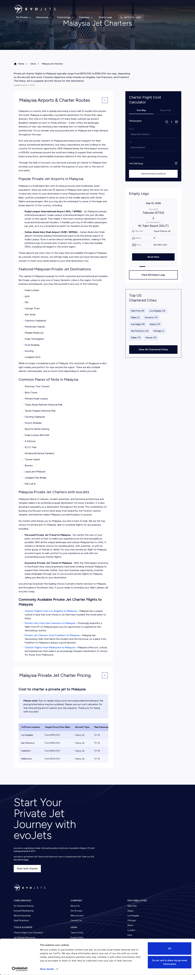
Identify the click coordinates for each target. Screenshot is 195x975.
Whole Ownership (22, 915)
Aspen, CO (155, 324)
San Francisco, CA (140, 331)
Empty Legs (105, 17)
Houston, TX (151, 317)
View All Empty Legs (153, 274)
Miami (130, 925)
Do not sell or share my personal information (169, 962)
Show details (47, 969)
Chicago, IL (158, 331)
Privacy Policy (77, 937)
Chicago (132, 920)
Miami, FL (135, 317)
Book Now (153, 256)
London (131, 930)
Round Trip (165, 110)
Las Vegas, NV (138, 324)
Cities (33, 63)
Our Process (76, 910)
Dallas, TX (135, 337)
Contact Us (76, 920)
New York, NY (137, 311)
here (26, 859)
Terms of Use (77, 932)
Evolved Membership (24, 910)
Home (21, 63)
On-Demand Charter (24, 906)
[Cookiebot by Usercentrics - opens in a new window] (19, 969)
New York (132, 906)
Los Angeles (133, 915)
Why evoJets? (77, 915)
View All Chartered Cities (153, 349)
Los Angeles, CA (157, 311)
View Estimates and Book (153, 173)
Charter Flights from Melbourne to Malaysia (50, 647)
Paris (130, 935)
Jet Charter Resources (24, 937)
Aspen (131, 910)
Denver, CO (150, 337)
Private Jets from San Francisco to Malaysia (50, 623)
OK (169, 948)
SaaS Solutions (21, 920)
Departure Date (136, 157)
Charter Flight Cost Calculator (28, 932)
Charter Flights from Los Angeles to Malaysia (51, 611)
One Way (141, 110)
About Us (75, 906)
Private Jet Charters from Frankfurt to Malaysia (52, 635)
